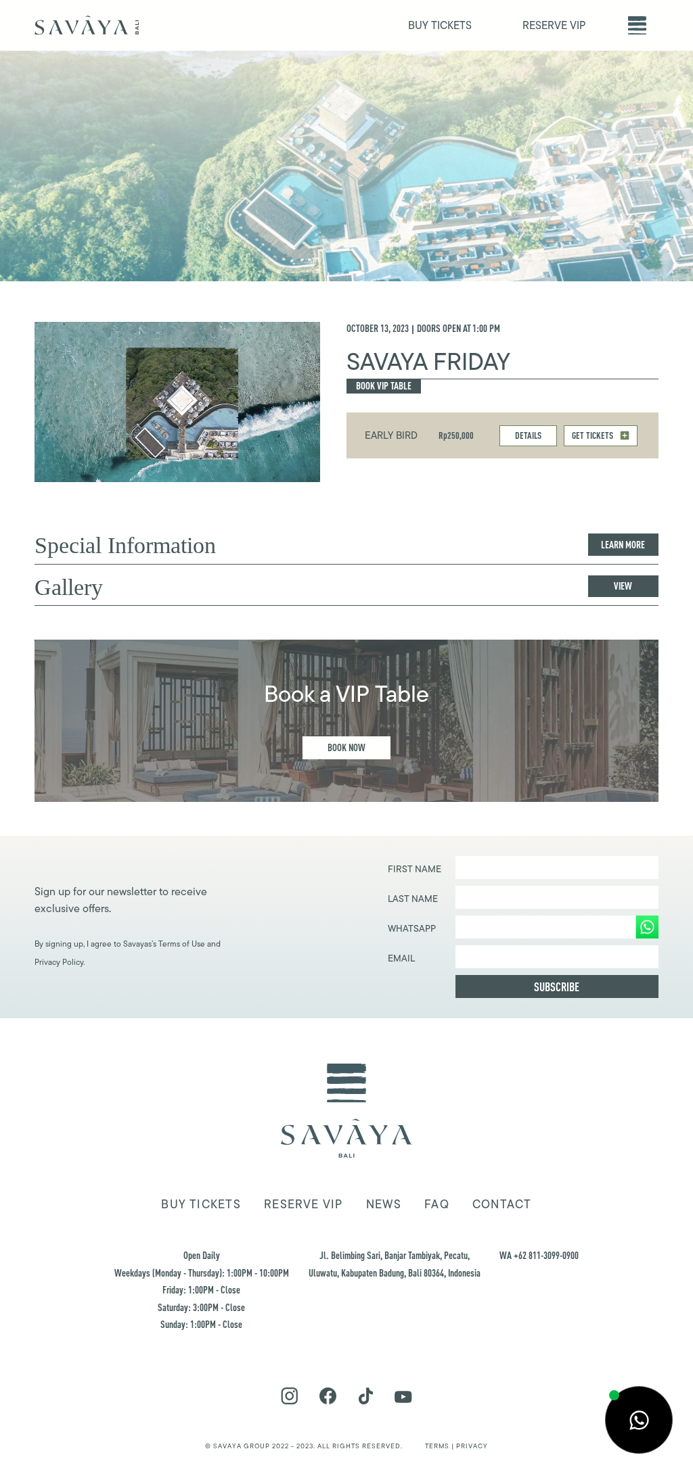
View (623, 586)
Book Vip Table (383, 385)
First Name (414, 869)
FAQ (436, 1204)
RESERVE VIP (553, 25)
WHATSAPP (412, 928)
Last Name (413, 898)
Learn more (623, 544)
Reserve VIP (303, 1204)
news (383, 1204)
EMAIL (401, 958)
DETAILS (528, 435)
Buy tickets (200, 1204)
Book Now (346, 747)
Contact (502, 1204)
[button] (637, 25)
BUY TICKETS (440, 25)
